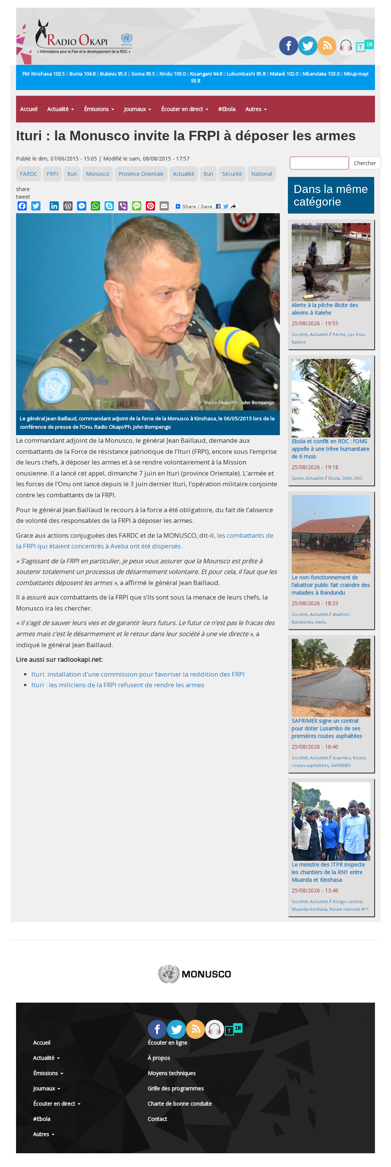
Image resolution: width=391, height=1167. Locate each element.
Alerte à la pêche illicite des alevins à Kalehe (325, 308)
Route (359, 757)
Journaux (135, 109)
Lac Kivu (356, 334)
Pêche (339, 334)
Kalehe (299, 342)
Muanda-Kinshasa (309, 909)
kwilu (320, 622)
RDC (358, 478)
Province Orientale (141, 173)
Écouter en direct (183, 109)
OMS (347, 478)
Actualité (58, 109)
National (261, 173)
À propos (159, 1057)
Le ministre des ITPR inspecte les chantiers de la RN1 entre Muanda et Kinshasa (328, 872)
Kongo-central (347, 901)
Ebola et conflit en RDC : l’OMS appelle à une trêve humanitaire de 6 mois (331, 448)
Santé (298, 478)
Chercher (365, 163)
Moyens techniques (172, 1073)
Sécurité (232, 173)
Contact (157, 1118)
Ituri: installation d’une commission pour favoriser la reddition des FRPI (138, 674)
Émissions (97, 109)
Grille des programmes (176, 1088)
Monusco (97, 173)
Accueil (28, 109)
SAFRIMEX (341, 765)
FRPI (52, 173)
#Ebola (227, 109)
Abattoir (341, 614)
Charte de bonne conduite (180, 1103)
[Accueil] (87, 36)
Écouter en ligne (167, 1042)
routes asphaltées (310, 765)
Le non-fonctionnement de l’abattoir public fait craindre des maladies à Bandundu (331, 585)
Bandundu (302, 622)
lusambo (342, 757)
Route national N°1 (349, 909)
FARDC (28, 173)
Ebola (334, 478)
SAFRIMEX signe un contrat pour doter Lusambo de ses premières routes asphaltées (327, 728)
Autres (254, 109)
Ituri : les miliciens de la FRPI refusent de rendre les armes (117, 684)
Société (300, 334)
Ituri (72, 173)
